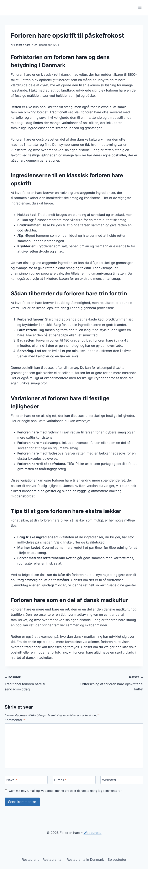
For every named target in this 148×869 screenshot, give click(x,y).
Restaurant (30, 859)
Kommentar (15, 720)
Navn (11, 780)
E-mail (60, 780)
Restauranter (53, 859)
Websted (109, 780)
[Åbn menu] (139, 8)
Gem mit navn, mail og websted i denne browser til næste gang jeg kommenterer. (65, 791)
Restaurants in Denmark (85, 859)
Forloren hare (22, 44)
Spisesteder (117, 859)
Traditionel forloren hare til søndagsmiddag (25, 683)
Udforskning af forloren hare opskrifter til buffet (111, 683)
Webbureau (93, 833)
